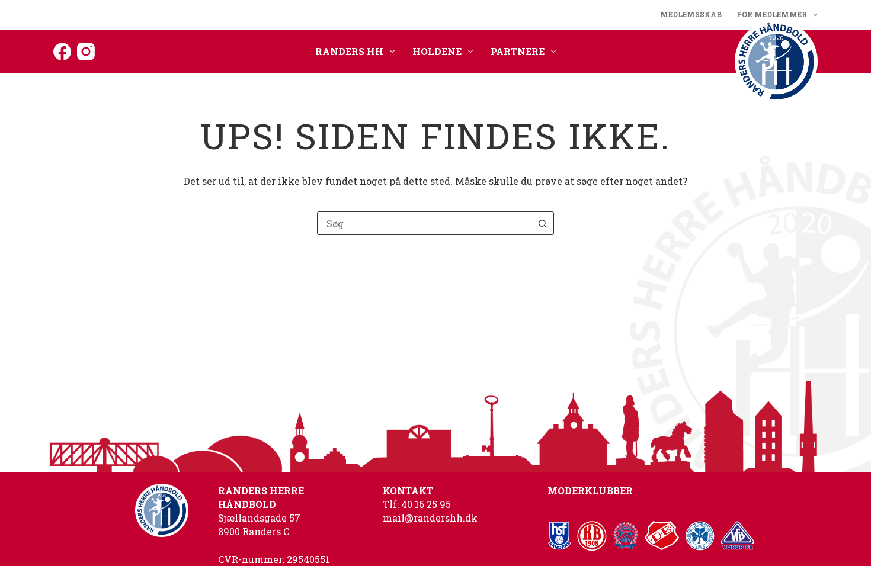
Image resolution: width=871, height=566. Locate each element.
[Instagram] (86, 51)
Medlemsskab (691, 14)
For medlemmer (771, 14)
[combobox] (424, 223)
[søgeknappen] (542, 223)
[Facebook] (62, 51)
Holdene (437, 51)
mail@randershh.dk (430, 518)
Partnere (518, 51)
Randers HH (349, 51)
